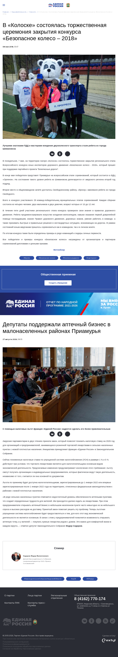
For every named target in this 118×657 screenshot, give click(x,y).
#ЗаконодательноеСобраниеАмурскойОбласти (42, 579)
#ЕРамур (90, 579)
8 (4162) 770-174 (89, 598)
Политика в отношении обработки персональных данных (26, 646)
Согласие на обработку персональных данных (22, 649)
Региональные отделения (59, 596)
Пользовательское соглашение (16, 642)
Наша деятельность (19, 12)
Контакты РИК (11, 603)
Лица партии (35, 595)
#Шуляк (27, 258)
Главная (6, 12)
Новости (32, 12)
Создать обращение (58, 283)
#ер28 (73, 579)
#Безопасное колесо (47, 258)
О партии (9, 595)
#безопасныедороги (71, 258)
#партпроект (92, 258)
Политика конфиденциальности (16, 644)
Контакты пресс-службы (36, 604)
